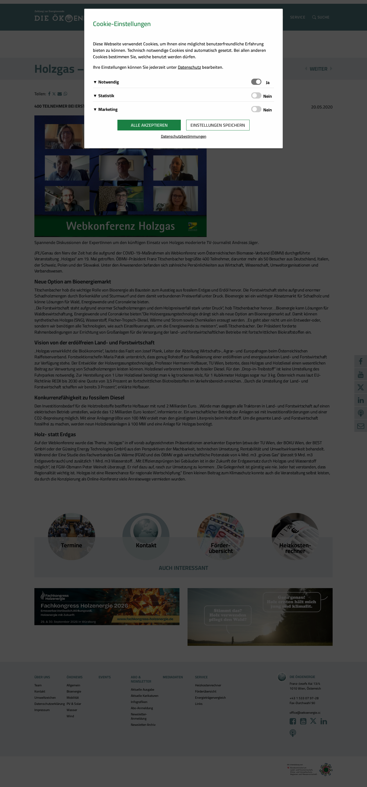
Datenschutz (189, 67)
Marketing (108, 109)
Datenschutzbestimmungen (183, 136)
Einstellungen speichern (217, 125)
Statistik (106, 95)
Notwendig (108, 82)
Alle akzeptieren (149, 125)
